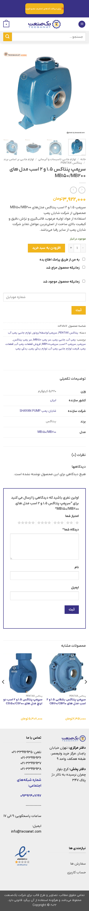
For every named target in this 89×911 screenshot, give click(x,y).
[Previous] (79, 93)
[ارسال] (7, 36)
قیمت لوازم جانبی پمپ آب (64, 349)
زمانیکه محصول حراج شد (63, 268)
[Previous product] (73, 190)
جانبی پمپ (58, 340)
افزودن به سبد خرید (46, 248)
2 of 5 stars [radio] (70, 523)
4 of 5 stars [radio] (44, 523)
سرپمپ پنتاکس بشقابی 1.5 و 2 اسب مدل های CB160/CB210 (66, 701)
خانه (83, 159)
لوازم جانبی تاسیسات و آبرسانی (57, 159)
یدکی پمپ (21, 349)
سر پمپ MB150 (42, 340)
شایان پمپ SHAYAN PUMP (38, 411)
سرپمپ (81, 344)
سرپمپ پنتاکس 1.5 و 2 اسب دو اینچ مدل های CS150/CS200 (22, 701)
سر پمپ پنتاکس (22, 340)
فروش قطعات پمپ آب (28, 344)
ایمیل (75, 588)
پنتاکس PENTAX (71, 163)
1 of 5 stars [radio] (77, 523)
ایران (53, 400)
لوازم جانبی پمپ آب (19, 333)
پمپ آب (71, 340)
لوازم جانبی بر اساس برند (18, 159)
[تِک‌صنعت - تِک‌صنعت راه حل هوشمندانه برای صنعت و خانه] (44, 24)
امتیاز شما (72, 516)
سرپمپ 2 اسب (68, 344)
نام (77, 567)
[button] (81, 24)
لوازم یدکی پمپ (38, 349)
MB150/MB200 (47, 432)
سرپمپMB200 (50, 344)
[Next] (7, 93)
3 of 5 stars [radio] (59, 523)
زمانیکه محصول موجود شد (61, 282)
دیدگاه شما (70, 530)
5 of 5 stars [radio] (26, 523)
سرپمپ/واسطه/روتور (44, 333)
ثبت (78, 310)
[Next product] (81, 190)
